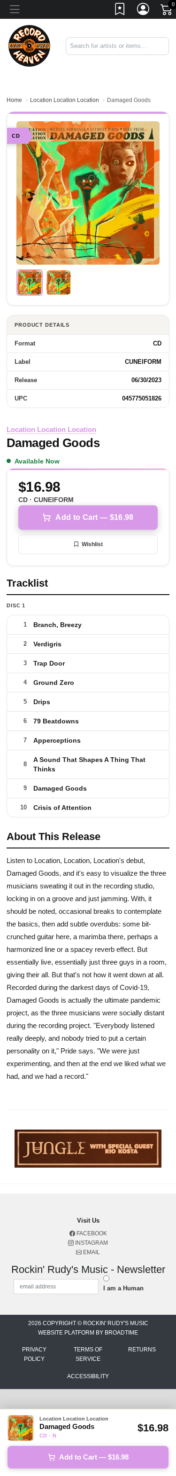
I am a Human (123, 1288)
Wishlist (92, 544)
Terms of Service (88, 1354)
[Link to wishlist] (120, 11)
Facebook (91, 1233)
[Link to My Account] (143, 11)
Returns (142, 1349)
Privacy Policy (34, 1354)
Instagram (91, 1243)
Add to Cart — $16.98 (94, 517)
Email (91, 1252)
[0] (167, 11)
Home (14, 100)
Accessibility (88, 1376)
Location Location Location (64, 100)
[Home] (29, 45)
